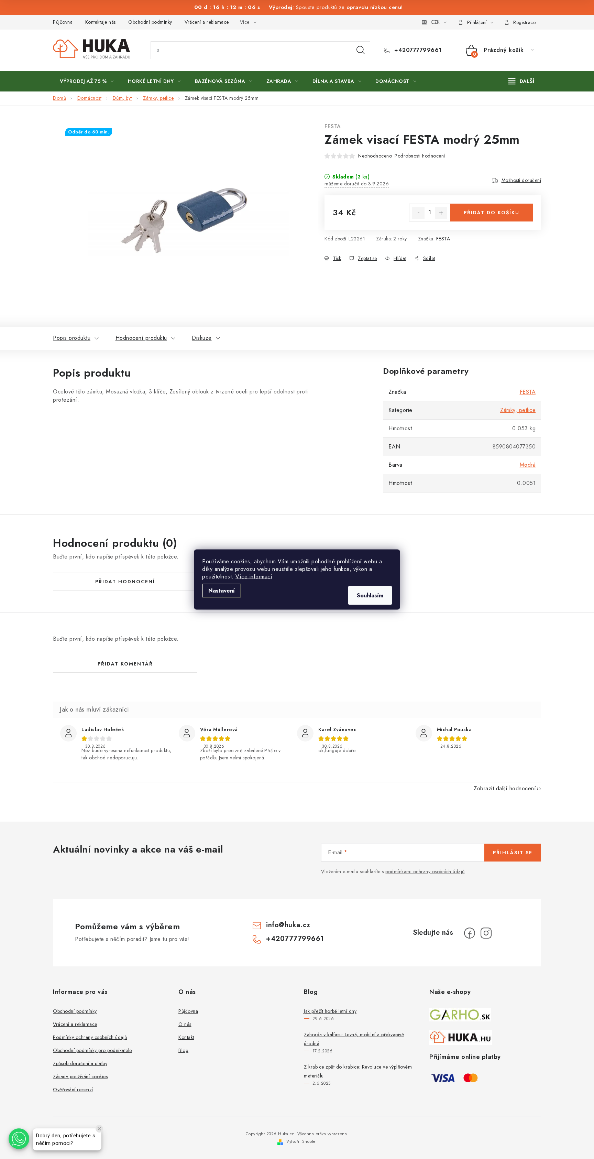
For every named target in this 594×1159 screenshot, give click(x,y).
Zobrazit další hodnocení (505, 788)
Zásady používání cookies (80, 1076)
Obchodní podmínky (150, 22)
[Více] (521, 81)
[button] (19, 1138)
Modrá (528, 465)
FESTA (332, 126)
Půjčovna (63, 22)
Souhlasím (370, 595)
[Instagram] (486, 933)
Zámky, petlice (518, 410)
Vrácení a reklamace (207, 22)
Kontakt (186, 1037)
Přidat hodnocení (125, 581)
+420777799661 (417, 50)
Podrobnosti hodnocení (420, 155)
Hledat (360, 50)
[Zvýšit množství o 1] (441, 213)
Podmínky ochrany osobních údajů (90, 1037)
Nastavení (221, 591)
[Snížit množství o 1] (418, 213)
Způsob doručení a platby (80, 1063)
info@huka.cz (288, 925)
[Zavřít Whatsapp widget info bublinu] (99, 1129)
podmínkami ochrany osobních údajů (425, 871)
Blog (183, 1050)
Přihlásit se (512, 852)
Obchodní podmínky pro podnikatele (92, 1050)
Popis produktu (71, 338)
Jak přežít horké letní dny (330, 1011)
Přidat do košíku (491, 212)
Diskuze (202, 338)
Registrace (524, 22)
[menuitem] (87, 81)
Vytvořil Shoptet (301, 1141)
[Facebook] (469, 933)
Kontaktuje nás (100, 22)
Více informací (253, 577)
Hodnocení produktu (141, 338)
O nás (184, 1024)
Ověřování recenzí (73, 1089)
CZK (435, 22)
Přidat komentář (125, 663)
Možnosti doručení (521, 180)
